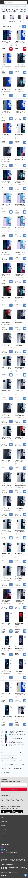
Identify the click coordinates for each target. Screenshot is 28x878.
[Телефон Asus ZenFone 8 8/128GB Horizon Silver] (7, 524)
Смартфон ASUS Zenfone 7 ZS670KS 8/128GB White (20, 251)
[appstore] (6, 811)
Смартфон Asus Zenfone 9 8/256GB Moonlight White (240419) (20, 694)
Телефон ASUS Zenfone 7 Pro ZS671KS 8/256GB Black (6, 42)
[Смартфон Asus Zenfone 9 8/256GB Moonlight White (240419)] (21, 687)
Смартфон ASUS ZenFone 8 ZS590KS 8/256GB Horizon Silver (20, 484)
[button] (19, 26)
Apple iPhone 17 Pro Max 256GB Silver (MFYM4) (18, 745)
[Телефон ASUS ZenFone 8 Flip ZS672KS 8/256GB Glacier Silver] (21, 454)
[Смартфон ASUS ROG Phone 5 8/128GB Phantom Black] (7, 291)
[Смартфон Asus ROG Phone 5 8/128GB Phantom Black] (7, 314)
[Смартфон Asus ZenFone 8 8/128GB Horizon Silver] (7, 384)
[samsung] (13, 868)
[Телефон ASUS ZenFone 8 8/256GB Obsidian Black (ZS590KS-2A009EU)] (21, 408)
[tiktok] (22, 800)
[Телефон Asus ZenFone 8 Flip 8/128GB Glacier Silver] (7, 501)
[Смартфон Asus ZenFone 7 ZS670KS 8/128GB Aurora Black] (7, 175)
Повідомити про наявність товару (11, 72)
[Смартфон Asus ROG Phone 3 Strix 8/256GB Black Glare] (21, 175)
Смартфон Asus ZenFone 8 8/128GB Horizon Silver (7, 391)
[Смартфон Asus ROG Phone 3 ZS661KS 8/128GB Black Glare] (21, 291)
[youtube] (17, 800)
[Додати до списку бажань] (11, 35)
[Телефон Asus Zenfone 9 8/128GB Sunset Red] (7, 128)
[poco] (22, 868)
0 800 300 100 (5, 844)
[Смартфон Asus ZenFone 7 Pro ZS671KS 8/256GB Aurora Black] (21, 268)
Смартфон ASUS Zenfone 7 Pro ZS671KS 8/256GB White (6, 205)
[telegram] (12, 800)
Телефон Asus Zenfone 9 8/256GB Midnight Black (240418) (20, 112)
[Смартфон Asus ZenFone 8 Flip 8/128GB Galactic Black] (21, 314)
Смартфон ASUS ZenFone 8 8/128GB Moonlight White (20, 554)
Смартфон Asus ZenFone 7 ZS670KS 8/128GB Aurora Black (7, 181)
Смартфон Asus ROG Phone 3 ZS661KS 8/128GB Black (20, 88)
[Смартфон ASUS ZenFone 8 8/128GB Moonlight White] (21, 547)
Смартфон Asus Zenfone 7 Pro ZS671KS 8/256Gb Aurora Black (6, 251)
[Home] (2, 6)
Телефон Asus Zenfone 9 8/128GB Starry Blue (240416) (7, 112)
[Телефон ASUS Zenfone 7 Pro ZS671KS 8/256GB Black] (7, 35)
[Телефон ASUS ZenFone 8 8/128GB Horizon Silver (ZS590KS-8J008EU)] (7, 571)
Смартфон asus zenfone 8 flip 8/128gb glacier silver (20, 717)
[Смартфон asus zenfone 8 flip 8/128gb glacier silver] (21, 710)
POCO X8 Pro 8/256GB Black (15, 738)
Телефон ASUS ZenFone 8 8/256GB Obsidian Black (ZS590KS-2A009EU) (20, 414)
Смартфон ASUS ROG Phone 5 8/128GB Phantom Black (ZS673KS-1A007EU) (20, 624)
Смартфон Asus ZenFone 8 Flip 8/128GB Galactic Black (19, 321)
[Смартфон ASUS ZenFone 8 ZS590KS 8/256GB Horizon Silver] (21, 477)
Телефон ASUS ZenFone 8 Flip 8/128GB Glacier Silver (19, 577)
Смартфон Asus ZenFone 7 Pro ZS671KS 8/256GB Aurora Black (20, 275)
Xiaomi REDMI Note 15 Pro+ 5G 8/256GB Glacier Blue (16, 732)
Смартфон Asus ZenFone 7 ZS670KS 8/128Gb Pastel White (7, 228)
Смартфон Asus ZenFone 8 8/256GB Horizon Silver (7, 368)
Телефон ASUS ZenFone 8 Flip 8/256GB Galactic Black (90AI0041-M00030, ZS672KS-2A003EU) (7, 414)
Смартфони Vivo (18, 760)
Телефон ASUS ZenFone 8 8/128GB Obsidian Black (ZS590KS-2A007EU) (20, 65)
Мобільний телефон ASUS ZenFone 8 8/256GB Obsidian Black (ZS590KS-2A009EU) (7, 717)
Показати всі (5, 772)
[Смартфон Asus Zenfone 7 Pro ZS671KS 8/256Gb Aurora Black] (7, 245)
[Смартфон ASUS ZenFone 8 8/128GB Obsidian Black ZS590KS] (21, 501)
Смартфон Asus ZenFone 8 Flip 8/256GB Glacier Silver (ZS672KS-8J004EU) (19, 601)
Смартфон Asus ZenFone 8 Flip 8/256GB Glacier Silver (19, 344)
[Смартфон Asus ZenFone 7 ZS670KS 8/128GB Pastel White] (21, 198)
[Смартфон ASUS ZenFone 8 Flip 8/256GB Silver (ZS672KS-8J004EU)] (21, 640)
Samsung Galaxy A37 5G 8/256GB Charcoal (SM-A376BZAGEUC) (16, 741)
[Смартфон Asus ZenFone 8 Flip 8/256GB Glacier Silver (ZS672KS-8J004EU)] (21, 594)
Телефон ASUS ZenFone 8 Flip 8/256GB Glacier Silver (19, 391)
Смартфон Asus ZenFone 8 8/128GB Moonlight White (20, 531)
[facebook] (2, 800)
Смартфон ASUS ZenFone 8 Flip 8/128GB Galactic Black (6, 461)
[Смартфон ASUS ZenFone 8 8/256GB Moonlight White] (21, 128)
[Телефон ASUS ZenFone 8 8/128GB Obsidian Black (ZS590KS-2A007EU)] (21, 58)
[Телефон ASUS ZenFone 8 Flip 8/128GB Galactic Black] (7, 151)
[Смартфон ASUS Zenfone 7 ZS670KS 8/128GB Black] (21, 151)
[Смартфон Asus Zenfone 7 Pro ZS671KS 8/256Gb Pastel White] (21, 221)
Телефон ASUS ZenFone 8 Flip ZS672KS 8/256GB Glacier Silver (20, 461)
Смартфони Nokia (17, 768)
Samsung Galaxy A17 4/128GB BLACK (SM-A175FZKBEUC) (17, 735)
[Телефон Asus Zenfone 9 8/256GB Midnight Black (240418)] (21, 105)
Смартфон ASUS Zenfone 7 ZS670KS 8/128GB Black (20, 158)
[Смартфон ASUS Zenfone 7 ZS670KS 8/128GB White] (21, 245)
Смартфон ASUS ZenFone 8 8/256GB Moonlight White (20, 135)
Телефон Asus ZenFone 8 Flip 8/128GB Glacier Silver (6, 507)
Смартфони (5, 757)
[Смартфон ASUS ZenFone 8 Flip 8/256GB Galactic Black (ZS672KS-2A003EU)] (7, 617)
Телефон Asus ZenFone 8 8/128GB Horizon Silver (7, 531)
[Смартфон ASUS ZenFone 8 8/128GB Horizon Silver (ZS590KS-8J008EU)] (7, 640)
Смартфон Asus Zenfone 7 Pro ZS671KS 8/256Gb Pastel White (20, 228)
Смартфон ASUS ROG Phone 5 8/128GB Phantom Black (6, 298)
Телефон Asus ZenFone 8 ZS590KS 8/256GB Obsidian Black (7, 484)
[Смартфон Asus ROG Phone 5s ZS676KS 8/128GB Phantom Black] (7, 594)
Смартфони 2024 (6, 768)
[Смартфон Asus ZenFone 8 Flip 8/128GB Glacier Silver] (21, 361)
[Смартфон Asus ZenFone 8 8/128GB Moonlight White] (21, 524)
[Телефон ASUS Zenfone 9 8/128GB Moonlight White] (21, 35)
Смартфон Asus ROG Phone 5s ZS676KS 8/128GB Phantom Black (6, 601)
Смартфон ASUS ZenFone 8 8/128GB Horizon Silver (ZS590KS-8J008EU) (7, 647)
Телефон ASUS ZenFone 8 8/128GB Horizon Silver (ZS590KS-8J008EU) (7, 577)
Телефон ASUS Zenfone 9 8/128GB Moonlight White (20, 42)
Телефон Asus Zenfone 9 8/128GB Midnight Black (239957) (7, 88)
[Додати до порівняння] (11, 31)
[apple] (6, 868)
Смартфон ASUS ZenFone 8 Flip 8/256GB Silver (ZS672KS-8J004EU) (20, 647)
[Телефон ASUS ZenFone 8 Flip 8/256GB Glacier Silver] (21, 384)
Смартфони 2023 (19, 764)
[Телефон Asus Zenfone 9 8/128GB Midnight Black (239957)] (7, 82)
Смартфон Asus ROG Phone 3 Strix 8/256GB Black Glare (20, 181)
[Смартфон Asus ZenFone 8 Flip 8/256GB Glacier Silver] (21, 338)
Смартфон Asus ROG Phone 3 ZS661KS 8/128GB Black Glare (20, 298)
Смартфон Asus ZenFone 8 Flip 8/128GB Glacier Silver (19, 368)
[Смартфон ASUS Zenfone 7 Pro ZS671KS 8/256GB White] (7, 198)
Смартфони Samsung (7, 764)
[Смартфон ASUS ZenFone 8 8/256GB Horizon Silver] (7, 431)
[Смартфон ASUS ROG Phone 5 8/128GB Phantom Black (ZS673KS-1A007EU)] (21, 617)
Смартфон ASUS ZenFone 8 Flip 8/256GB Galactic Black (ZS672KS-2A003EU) (6, 624)
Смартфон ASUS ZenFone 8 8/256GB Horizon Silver (7, 438)
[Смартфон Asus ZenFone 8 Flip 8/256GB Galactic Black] (7, 338)
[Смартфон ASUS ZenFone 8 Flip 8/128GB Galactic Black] (7, 454)
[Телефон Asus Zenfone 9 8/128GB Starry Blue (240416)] (7, 105)
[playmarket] (17, 811)
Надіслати (6, 2)
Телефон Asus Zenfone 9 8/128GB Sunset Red (7, 135)
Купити (11, 49)
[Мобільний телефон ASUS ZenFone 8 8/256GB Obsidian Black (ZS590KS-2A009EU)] (7, 710)
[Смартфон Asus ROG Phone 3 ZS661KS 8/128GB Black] (21, 82)
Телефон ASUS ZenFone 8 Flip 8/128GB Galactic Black (6, 158)
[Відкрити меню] (2, 2)
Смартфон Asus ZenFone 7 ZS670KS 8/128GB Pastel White (20, 205)
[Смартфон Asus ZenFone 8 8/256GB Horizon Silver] (7, 361)
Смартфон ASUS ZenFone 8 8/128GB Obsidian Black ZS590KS (20, 507)
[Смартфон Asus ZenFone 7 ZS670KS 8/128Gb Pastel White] (7, 221)
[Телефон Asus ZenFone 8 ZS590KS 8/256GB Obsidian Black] (7, 477)
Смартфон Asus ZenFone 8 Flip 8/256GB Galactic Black (6, 344)
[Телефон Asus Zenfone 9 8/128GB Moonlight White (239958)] (7, 58)
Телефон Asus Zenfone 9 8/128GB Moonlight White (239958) (7, 65)
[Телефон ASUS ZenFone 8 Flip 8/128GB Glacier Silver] (21, 571)
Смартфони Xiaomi (7, 760)
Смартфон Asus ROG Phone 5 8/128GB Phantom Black (6, 321)
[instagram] (7, 800)
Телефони (25, 6)
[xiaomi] (2, 868)
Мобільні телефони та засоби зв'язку (12, 6)
